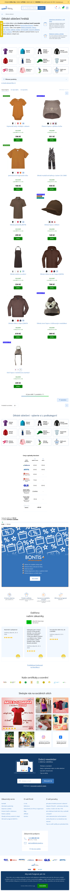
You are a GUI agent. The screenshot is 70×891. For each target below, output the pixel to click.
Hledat (41, 8)
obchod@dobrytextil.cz (35, 843)
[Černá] (13, 123)
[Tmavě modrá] (20, 222)
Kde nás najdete (36, 849)
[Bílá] (15, 123)
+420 (33, 838)
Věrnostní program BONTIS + (10, 819)
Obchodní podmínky (7, 806)
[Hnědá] (49, 222)
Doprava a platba (6, 808)
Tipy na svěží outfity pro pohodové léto (57, 824)
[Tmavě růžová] (15, 369)
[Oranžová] (20, 123)
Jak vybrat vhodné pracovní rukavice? (56, 803)
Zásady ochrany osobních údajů (11, 816)
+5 (57, 271)
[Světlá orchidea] (53, 123)
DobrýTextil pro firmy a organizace (33, 808)
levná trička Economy (26, 25)
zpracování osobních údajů (38, 786)
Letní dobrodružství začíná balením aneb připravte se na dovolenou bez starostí (56, 819)
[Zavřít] (68, 2)
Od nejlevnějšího (15, 90)
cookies (40, 879)
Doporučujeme (5, 90)
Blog (25, 811)
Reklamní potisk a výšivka (56, 34)
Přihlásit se (48, 781)
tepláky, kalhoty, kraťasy (13, 29)
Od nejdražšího (24, 90)
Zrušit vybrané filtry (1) (9, 83)
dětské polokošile (26, 27)
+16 (23, 320)
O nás (25, 803)
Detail (18, 140)
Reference (27, 806)
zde (34, 885)
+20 (23, 123)
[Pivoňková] (52, 222)
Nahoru (63, 400)
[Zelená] (20, 271)
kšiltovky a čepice (7, 32)
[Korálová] (54, 222)
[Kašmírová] (56, 123)
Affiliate (26, 814)
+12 (23, 271)
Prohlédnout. (59, 2)
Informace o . (34, 786)
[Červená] (18, 123)
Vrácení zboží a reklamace (9, 811)
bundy (3, 29)
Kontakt (4, 803)
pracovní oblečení (34, 29)
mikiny (34, 27)
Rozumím (42, 886)
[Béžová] (50, 123)
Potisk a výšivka (6, 814)
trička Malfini (5, 27)
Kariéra (26, 816)
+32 (23, 222)
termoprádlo (24, 29)
